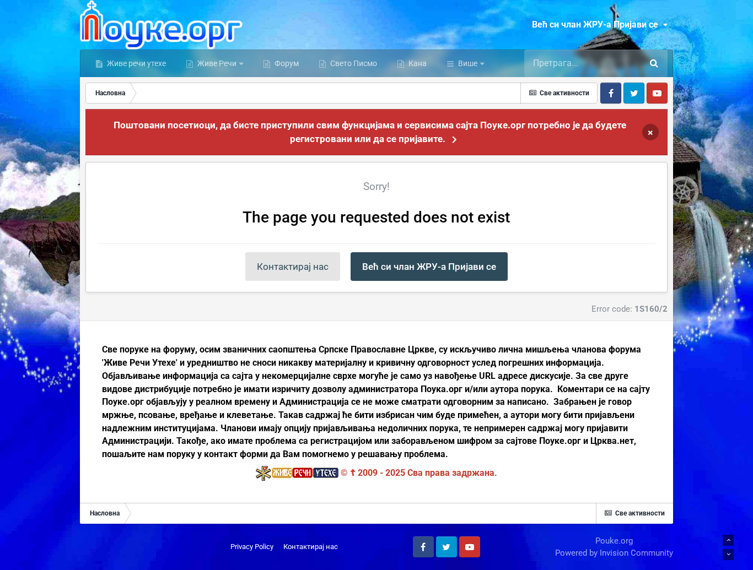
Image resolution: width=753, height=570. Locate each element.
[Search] (654, 63)
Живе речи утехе (135, 63)
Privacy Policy (251, 546)
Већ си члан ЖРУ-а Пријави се (597, 24)
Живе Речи (217, 63)
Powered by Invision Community (614, 553)
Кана (417, 63)
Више (467, 63)
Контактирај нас (293, 266)
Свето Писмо (353, 63)
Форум (286, 63)
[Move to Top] (728, 540)
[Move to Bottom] (728, 554)
